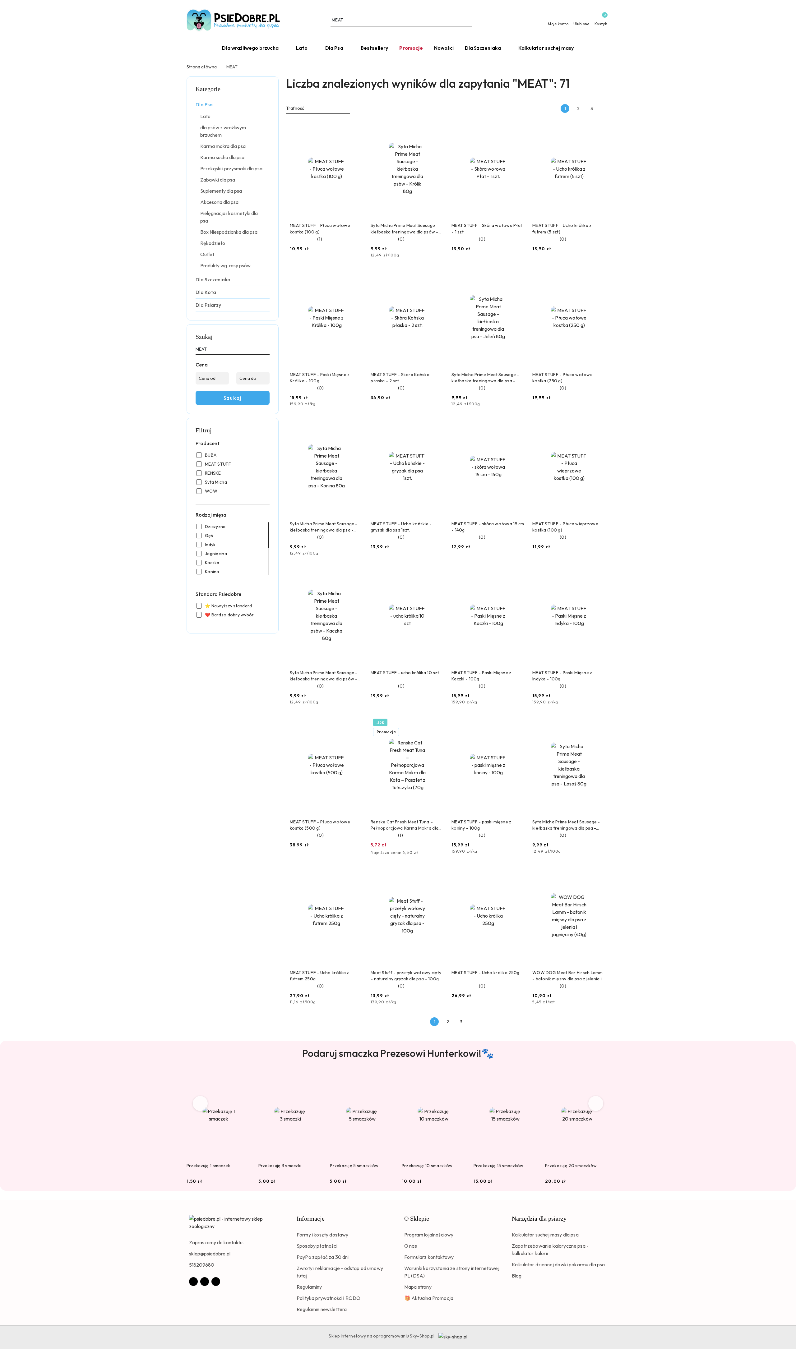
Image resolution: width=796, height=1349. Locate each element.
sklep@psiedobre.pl (209, 1253)
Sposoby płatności (317, 1246)
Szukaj (233, 398)
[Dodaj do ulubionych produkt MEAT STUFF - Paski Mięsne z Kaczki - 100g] (517, 574)
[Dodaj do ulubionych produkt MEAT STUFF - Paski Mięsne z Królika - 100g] (356, 276)
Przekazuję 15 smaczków (499, 1165)
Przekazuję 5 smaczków (354, 1165)
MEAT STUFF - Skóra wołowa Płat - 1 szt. (486, 228)
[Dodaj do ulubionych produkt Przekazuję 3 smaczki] (315, 1079)
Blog (517, 1276)
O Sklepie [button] (416, 1218)
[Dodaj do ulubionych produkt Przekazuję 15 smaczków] (530, 1079)
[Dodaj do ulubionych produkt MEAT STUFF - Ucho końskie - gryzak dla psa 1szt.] (437, 425)
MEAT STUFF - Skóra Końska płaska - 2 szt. (400, 378)
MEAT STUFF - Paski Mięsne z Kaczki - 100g (481, 676)
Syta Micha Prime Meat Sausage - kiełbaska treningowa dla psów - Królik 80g (404, 229)
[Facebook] (193, 1281)
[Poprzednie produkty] (200, 1103)
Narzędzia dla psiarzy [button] (539, 1218)
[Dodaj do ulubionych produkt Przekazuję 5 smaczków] (387, 1079)
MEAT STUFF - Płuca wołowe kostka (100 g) (320, 228)
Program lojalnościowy (428, 1235)
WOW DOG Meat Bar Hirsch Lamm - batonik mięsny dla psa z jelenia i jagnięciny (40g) (567, 976)
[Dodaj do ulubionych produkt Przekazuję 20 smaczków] (602, 1079)
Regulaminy (309, 1287)
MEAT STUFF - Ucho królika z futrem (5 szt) (562, 228)
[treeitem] (233, 104)
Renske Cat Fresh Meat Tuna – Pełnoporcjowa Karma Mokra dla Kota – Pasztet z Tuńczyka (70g (404, 825)
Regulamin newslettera (322, 1309)
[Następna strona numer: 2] (605, 108)
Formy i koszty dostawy (323, 1235)
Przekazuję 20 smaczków (571, 1165)
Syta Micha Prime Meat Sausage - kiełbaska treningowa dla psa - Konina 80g (324, 527)
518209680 (201, 1265)
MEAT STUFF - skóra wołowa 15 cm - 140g (487, 527)
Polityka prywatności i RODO (328, 1298)
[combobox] (318, 108)
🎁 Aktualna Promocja (428, 1298)
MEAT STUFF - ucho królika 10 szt (405, 672)
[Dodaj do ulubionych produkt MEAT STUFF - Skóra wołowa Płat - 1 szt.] (517, 127)
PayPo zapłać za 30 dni (323, 1257)
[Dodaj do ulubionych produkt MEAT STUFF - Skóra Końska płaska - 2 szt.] (437, 276)
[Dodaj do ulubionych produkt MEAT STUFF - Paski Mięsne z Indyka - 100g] (598, 574)
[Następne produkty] (596, 1103)
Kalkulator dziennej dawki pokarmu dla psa (558, 1264)
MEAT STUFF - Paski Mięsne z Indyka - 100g (562, 676)
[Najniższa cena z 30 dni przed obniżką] (442, 852)
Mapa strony (418, 1287)
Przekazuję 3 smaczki (280, 1165)
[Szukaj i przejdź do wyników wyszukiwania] (468, 20)
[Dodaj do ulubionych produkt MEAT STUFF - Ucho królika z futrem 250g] (356, 874)
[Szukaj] (267, 350)
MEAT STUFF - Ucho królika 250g (485, 972)
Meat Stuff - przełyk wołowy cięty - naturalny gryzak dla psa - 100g (406, 976)
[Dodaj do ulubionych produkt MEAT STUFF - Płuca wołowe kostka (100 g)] (356, 127)
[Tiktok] (215, 1281)
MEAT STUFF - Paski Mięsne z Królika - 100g (320, 378)
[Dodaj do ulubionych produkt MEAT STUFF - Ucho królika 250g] (517, 874)
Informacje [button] (311, 1218)
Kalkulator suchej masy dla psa (545, 1235)
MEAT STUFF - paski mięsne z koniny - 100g (481, 825)
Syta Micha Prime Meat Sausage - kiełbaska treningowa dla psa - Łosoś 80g (566, 825)
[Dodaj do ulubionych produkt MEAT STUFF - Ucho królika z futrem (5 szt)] (598, 127)
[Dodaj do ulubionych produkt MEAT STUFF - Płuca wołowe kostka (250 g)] (598, 276)
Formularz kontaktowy (429, 1257)
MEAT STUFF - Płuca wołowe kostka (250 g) (562, 378)
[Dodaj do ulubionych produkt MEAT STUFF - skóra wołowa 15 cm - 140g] (517, 425)
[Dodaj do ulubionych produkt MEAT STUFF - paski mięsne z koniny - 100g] (517, 723)
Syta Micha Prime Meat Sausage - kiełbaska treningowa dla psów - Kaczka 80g (324, 676)
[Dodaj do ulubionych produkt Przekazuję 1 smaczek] (243, 1079)
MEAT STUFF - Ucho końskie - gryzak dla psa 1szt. (401, 527)
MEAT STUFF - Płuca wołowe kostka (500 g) (320, 825)
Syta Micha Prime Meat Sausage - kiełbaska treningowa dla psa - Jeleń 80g (485, 378)
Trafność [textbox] (295, 108)
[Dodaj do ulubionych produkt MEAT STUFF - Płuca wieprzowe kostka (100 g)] (598, 425)
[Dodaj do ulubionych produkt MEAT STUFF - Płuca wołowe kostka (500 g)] (356, 723)
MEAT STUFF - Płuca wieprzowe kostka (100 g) (565, 527)
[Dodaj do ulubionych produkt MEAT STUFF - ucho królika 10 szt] (437, 574)
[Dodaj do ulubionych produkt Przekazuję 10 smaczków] (459, 1079)
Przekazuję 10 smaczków (427, 1165)
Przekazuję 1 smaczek (208, 1165)
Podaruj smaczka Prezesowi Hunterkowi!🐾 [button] (398, 1053)
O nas (410, 1246)
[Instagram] (204, 1281)
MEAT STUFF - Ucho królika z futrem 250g (319, 976)
